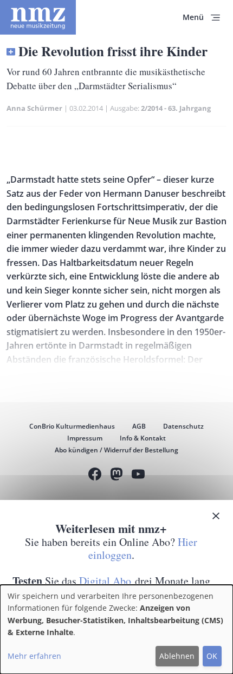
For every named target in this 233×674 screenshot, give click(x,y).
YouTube (138, 475)
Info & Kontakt (143, 438)
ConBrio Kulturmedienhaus (72, 426)
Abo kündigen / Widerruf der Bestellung (116, 450)
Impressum (84, 438)
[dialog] (116, 629)
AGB (139, 426)
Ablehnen (177, 656)
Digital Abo (105, 580)
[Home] (38, 17)
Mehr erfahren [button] (34, 656)
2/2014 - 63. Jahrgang (176, 108)
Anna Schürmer (34, 108)
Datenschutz (183, 426)
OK (211, 656)
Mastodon (116, 475)
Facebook (94, 475)
